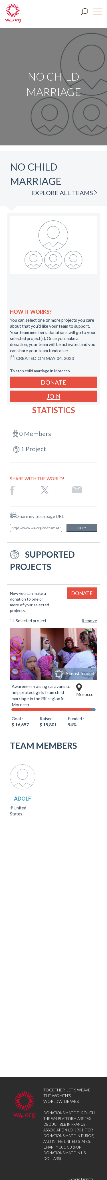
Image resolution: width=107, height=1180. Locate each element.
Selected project (31, 620)
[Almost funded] (53, 653)
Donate (53, 382)
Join (53, 396)
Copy (82, 528)
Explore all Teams (62, 193)
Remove (89, 620)
